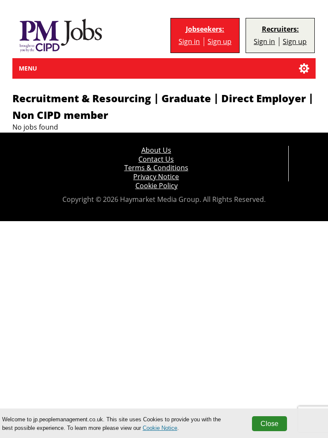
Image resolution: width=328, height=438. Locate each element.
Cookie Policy (156, 185)
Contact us (156, 159)
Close (269, 423)
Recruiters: (280, 29)
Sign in (189, 41)
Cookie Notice (160, 428)
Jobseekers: (205, 29)
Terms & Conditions (156, 167)
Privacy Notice (156, 176)
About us (156, 150)
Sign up (219, 41)
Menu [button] (28, 68)
